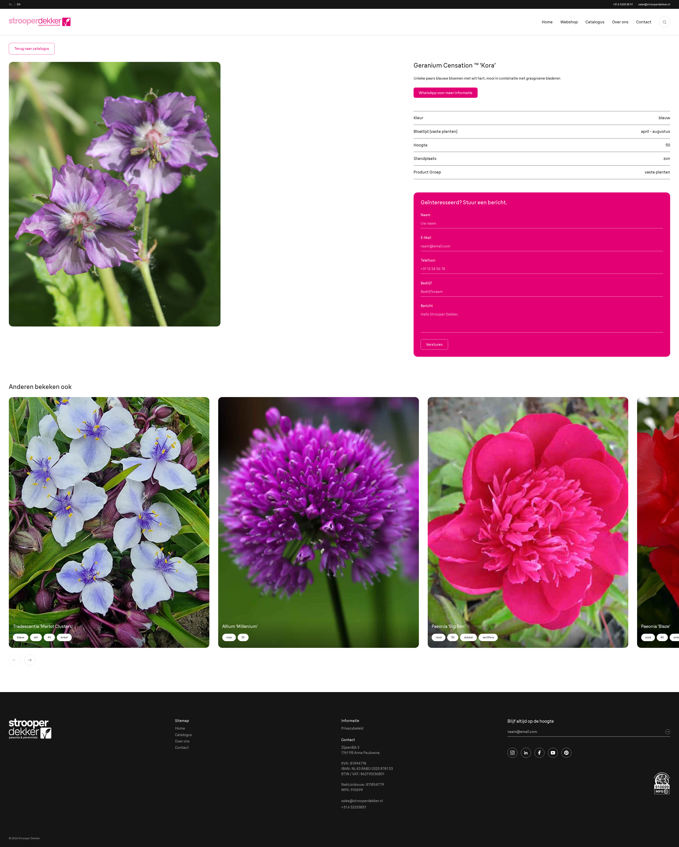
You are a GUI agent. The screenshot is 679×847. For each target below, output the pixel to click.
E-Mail (427, 237)
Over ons (620, 21)
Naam (426, 215)
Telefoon (429, 260)
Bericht (428, 305)
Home (547, 21)
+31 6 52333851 (353, 807)
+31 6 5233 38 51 (623, 4)
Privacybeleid (352, 728)
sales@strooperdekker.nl (654, 4)
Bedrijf (426, 283)
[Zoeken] (664, 22)
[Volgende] (29, 660)
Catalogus (594, 21)
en (18, 4)
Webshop (569, 21)
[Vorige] (14, 660)
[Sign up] (667, 731)
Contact (643, 21)
